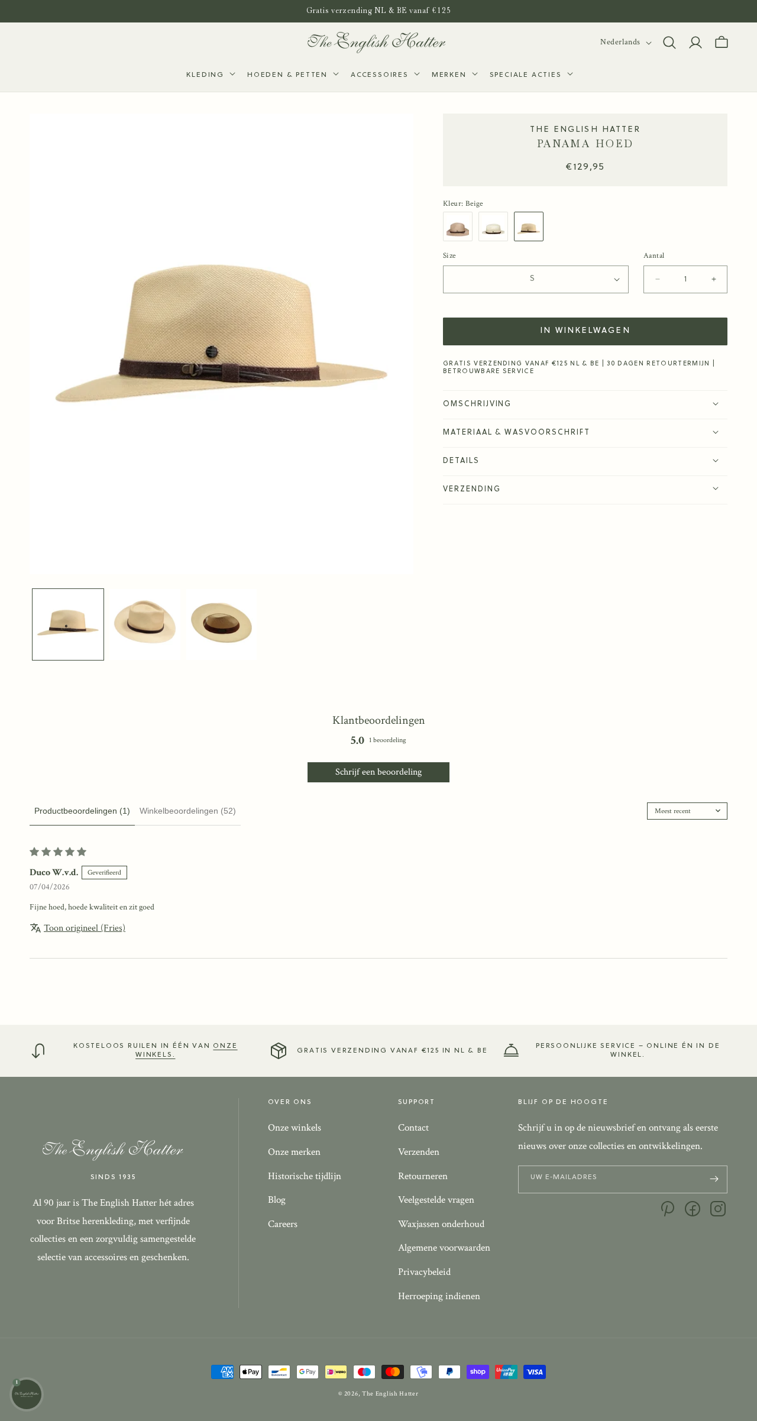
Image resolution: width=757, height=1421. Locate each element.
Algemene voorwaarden (444, 1247)
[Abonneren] (714, 1179)
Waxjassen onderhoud (441, 1224)
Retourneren (423, 1175)
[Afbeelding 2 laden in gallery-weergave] (144, 624)
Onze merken (294, 1151)
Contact (413, 1127)
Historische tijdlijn (304, 1175)
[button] (209, 76)
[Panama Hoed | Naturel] (496, 226)
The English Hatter (390, 1394)
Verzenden (418, 1151)
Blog (277, 1199)
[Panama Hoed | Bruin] (460, 226)
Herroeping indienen (439, 1295)
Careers (282, 1224)
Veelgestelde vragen (436, 1199)
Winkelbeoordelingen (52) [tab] (188, 810)
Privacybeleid (424, 1271)
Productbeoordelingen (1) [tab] (82, 810)
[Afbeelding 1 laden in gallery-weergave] (68, 624)
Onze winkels (294, 1127)
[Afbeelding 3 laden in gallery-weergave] (221, 624)
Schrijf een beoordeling (378, 772)
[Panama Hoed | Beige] (531, 226)
